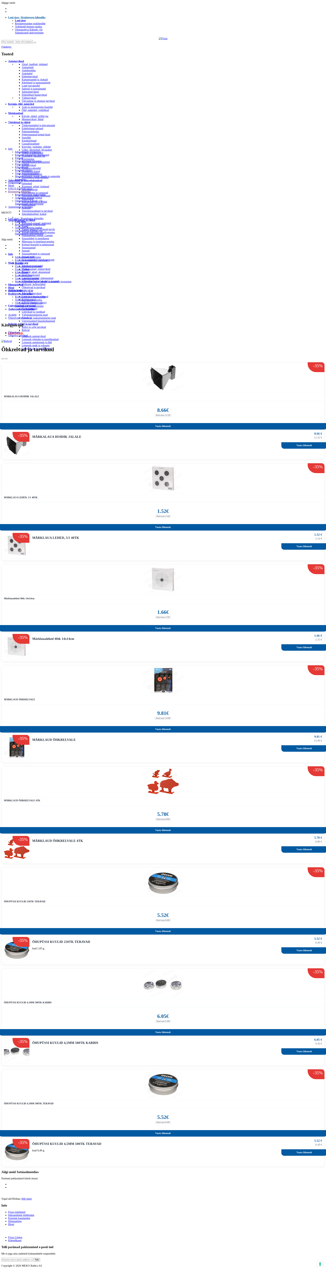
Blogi (11, 185)
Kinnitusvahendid (31, 168)
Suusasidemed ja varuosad (36, 253)
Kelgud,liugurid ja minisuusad (38, 244)
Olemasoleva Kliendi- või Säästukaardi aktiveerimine (29, 31)
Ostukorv (6, 46)
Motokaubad (15, 113)
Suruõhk (26, 137)
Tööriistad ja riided (19, 122)
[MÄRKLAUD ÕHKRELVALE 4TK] (163, 781)
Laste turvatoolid (31, 85)
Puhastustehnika (30, 131)
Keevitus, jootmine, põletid (36, 146)
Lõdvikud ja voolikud (33, 311)
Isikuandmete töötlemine (28, 151)
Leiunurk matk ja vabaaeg (36, 345)
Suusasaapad (28, 247)
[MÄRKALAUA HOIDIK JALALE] (163, 377)
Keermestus (28, 159)
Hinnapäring (15, 182)
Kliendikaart (21, 167)
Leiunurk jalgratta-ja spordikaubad (40, 339)
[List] (6, 358)
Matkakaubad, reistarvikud (36, 269)
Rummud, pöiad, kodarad (35, 186)
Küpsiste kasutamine (19, 1218)
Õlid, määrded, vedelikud (35, 110)
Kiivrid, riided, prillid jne (35, 116)
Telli (37, 1259)
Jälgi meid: (7, 239)
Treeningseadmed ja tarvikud (37, 210)
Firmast (19, 158)
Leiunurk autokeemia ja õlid (37, 342)
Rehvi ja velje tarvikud (34, 327)
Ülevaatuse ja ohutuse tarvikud (38, 100)
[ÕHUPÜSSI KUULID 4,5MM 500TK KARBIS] (163, 983)
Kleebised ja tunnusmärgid (36, 82)
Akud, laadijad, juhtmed (35, 64)
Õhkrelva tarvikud (15, 335)
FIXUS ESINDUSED (20, 188)
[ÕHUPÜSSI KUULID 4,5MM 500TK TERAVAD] (163, 1084)
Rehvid (26, 330)
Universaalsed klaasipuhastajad (38, 320)
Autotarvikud (16, 61)
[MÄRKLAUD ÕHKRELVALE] (163, 680)
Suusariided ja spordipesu (35, 238)
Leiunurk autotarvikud (34, 336)
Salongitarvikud (30, 91)
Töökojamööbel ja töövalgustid (38, 125)
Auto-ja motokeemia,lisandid (37, 107)
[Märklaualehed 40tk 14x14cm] (163, 579)
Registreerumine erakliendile (30, 23)
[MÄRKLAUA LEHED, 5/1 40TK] (163, 478)
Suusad (26, 250)
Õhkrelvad (11, 332)
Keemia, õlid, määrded (21, 104)
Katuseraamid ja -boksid (35, 79)
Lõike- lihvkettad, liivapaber (37, 149)
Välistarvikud (29, 97)
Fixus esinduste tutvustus (28, 161)
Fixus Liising (22, 164)
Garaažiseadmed (30, 143)
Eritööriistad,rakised (32, 128)
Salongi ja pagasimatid (34, 88)
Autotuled (27, 73)
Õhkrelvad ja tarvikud (33, 287)
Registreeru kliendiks (19, 191)
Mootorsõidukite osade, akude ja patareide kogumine (43, 281)
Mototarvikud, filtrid (32, 119)
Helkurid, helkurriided (34, 284)
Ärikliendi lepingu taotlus (28, 26)
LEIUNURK (15, 333)
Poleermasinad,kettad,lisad (36, 134)
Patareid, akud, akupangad (36, 272)
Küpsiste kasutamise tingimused (32, 154)
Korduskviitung (23, 170)
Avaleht (12, 314)
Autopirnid (27, 67)
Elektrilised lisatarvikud (34, 94)
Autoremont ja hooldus (20, 206)
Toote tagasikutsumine (27, 173)
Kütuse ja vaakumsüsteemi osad (39, 317)
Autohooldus (29, 70)
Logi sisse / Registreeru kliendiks (27, 17)
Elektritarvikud (30, 76)
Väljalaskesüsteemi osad (35, 314)
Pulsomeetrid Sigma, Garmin (37, 235)
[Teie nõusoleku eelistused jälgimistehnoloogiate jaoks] (320, 1264)
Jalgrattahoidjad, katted (34, 214)
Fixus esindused (16, 1212)
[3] (2, 358)
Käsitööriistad (29, 140)
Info (10, 148)
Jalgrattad (27, 183)
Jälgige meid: (8, 2)
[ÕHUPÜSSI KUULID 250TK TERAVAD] (163, 882)
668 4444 (26, 1198)
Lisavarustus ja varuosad (35, 192)
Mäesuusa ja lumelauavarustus (38, 241)
